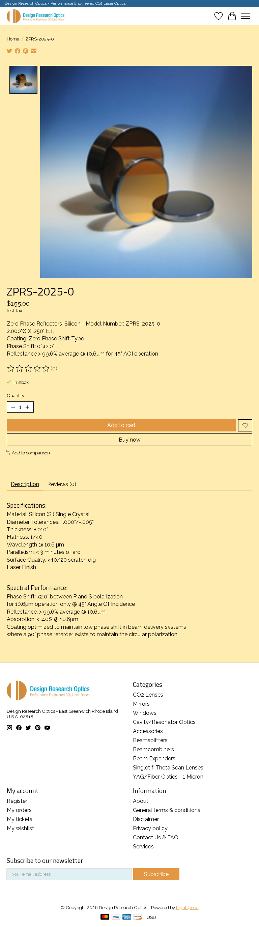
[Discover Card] (137, 917)
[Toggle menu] (245, 16)
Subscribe (156, 874)
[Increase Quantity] (27, 407)
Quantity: (16, 395)
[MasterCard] (104, 917)
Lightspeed (187, 907)
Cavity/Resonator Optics (164, 722)
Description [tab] (25, 484)
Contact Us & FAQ (155, 837)
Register (17, 801)
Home (13, 38)
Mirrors (141, 704)
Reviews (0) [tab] (61, 484)
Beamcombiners (153, 749)
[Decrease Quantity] (13, 407)
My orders (19, 810)
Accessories (148, 731)
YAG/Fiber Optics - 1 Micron (168, 777)
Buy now (130, 440)
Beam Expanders (154, 758)
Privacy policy (150, 828)
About (140, 801)
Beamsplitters (150, 740)
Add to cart (121, 425)
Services (143, 846)
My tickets (19, 819)
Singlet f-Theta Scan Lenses (168, 767)
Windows (144, 713)
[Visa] (116, 917)
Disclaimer (146, 819)
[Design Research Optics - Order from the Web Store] (35, 16)
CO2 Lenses (148, 695)
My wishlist (20, 828)
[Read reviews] (29, 369)
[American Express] (126, 917)
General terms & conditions (166, 810)
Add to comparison (31, 452)
